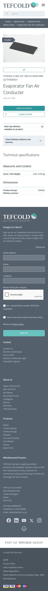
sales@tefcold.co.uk (18, 512)
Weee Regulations (11, 571)
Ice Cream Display (11, 438)
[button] (40, 141)
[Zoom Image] (24, 48)
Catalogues (8, 399)
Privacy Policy (18, 324)
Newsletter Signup (11, 361)
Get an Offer (8, 355)
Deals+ (6, 425)
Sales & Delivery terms (13, 567)
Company (8, 276)
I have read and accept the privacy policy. (25, 317)
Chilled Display (10, 428)
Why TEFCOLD (9, 389)
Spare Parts (8, 448)
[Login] (37, 5)
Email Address (10, 252)
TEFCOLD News (10, 409)
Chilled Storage (10, 431)
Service (6, 402)
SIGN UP (24, 333)
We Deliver (8, 392)
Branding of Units (11, 396)
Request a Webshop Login (14, 358)
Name (6, 264)
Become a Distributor (12, 352)
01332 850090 (19, 509)
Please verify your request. (15, 287)
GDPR (5, 560)
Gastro (6, 444)
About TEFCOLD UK (11, 386)
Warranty (7, 405)
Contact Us (8, 348)
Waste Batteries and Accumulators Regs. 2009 (23, 575)
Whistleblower (9, 578)
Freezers (7, 434)
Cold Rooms (8, 441)
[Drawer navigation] (43, 5)
